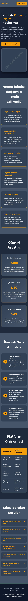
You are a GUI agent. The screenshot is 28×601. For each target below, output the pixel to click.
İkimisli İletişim (14, 590)
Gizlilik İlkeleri (8, 588)
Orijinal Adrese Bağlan (10, 44)
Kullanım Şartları (19, 588)
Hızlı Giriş (21, 3)
